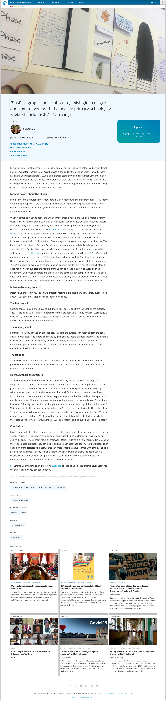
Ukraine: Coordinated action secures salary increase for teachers (34, 575)
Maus (13, 233)
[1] (89, 253)
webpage (56, 465)
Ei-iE (4, 4)
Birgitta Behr (33, 253)
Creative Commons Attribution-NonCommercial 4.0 (113, 694)
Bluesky (91, 686)
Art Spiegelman (57, 229)
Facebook (70, 686)
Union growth (60, 487)
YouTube (80, 686)
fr (155, 2)
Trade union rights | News (19, 500)
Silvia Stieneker (16, 538)
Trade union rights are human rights (23, 487)
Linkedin (97, 686)
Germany (14, 513)
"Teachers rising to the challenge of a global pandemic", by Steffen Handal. (84, 644)
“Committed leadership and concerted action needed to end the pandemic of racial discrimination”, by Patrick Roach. (133, 580)
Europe (23, 513)
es (158, 2)
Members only (162, 2)
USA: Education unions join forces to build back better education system (84, 578)
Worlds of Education (17, 6)
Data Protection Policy (88, 697)
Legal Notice (76, 697)
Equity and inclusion (45, 487)
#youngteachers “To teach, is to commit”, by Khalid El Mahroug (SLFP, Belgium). (133, 644)
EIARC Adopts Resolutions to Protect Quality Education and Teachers (34, 637)
